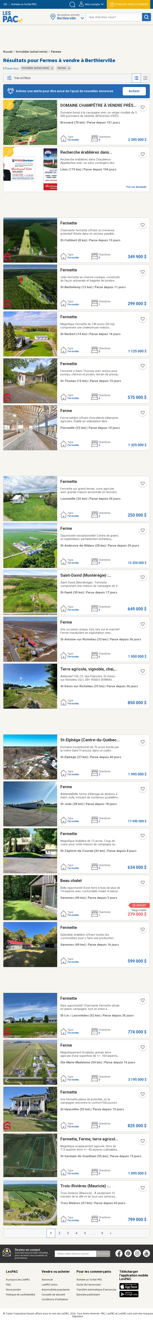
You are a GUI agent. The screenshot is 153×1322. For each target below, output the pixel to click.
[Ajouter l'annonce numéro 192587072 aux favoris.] (142, 1142)
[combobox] (114, 17)
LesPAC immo (50, 1284)
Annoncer (47, 1279)
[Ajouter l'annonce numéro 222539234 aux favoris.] (142, 484)
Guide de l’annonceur (88, 1284)
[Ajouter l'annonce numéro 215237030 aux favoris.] (142, 930)
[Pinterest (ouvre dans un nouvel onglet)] (128, 1256)
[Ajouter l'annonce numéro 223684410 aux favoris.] (142, 1001)
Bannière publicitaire (88, 1294)
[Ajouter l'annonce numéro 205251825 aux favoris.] (142, 672)
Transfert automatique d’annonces (96, 1289)
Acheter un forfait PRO (89, 1279)
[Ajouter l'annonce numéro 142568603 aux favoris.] (142, 155)
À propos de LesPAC (18, 1279)
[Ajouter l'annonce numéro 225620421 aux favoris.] (142, 883)
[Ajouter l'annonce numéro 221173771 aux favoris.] (142, 578)
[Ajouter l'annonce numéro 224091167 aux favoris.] (142, 1189)
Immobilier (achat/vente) (31, 51)
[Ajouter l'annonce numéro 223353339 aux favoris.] (142, 837)
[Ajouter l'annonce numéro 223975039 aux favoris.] (142, 367)
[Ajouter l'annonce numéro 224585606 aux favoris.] (142, 531)
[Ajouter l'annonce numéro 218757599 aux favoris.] (142, 108)
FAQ (8, 1284)
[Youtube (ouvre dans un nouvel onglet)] (147, 1256)
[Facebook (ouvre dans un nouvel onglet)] (119, 1256)
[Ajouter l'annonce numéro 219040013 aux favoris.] (142, 320)
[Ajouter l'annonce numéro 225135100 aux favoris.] (142, 1048)
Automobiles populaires (56, 1289)
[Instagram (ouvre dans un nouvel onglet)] (137, 1256)
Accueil (7, 51)
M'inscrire (103, 1253)
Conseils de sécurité (53, 1294)
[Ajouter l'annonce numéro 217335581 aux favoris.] (142, 413)
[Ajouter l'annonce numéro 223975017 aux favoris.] (142, 226)
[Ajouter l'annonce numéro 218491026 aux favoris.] (142, 1095)
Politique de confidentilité (20, 1294)
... (94, 1233)
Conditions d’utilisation (55, 1299)
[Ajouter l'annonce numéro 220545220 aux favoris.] (142, 625)
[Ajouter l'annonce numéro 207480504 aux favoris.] (142, 743)
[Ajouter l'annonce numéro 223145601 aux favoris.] (142, 273)
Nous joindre (13, 1289)
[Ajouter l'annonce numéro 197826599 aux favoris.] (142, 790)
